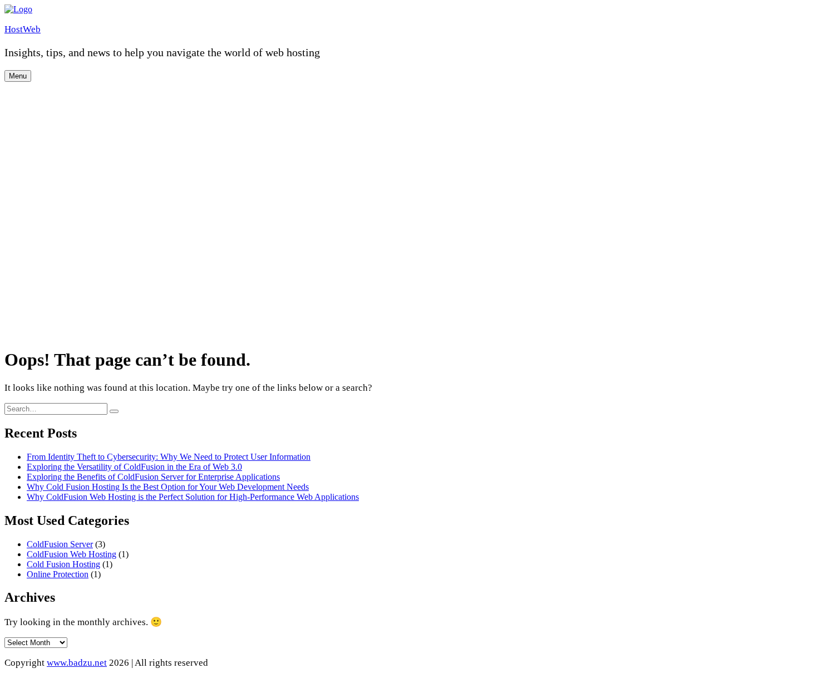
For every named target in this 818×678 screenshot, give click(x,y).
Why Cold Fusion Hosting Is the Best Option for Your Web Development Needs (168, 487)
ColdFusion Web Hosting (71, 554)
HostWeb (22, 29)
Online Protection (57, 574)
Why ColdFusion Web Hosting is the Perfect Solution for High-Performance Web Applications (193, 497)
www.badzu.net (77, 662)
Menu (18, 76)
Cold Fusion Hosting (63, 564)
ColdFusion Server (60, 544)
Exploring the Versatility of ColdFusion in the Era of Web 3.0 (134, 466)
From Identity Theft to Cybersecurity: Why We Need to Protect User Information (169, 456)
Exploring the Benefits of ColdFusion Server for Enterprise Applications (153, 477)
